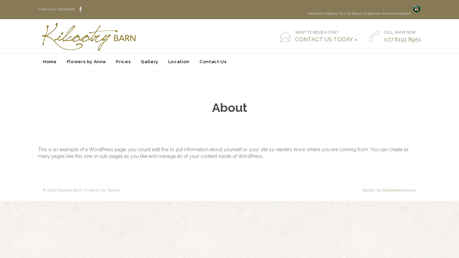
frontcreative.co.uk (399, 190)
